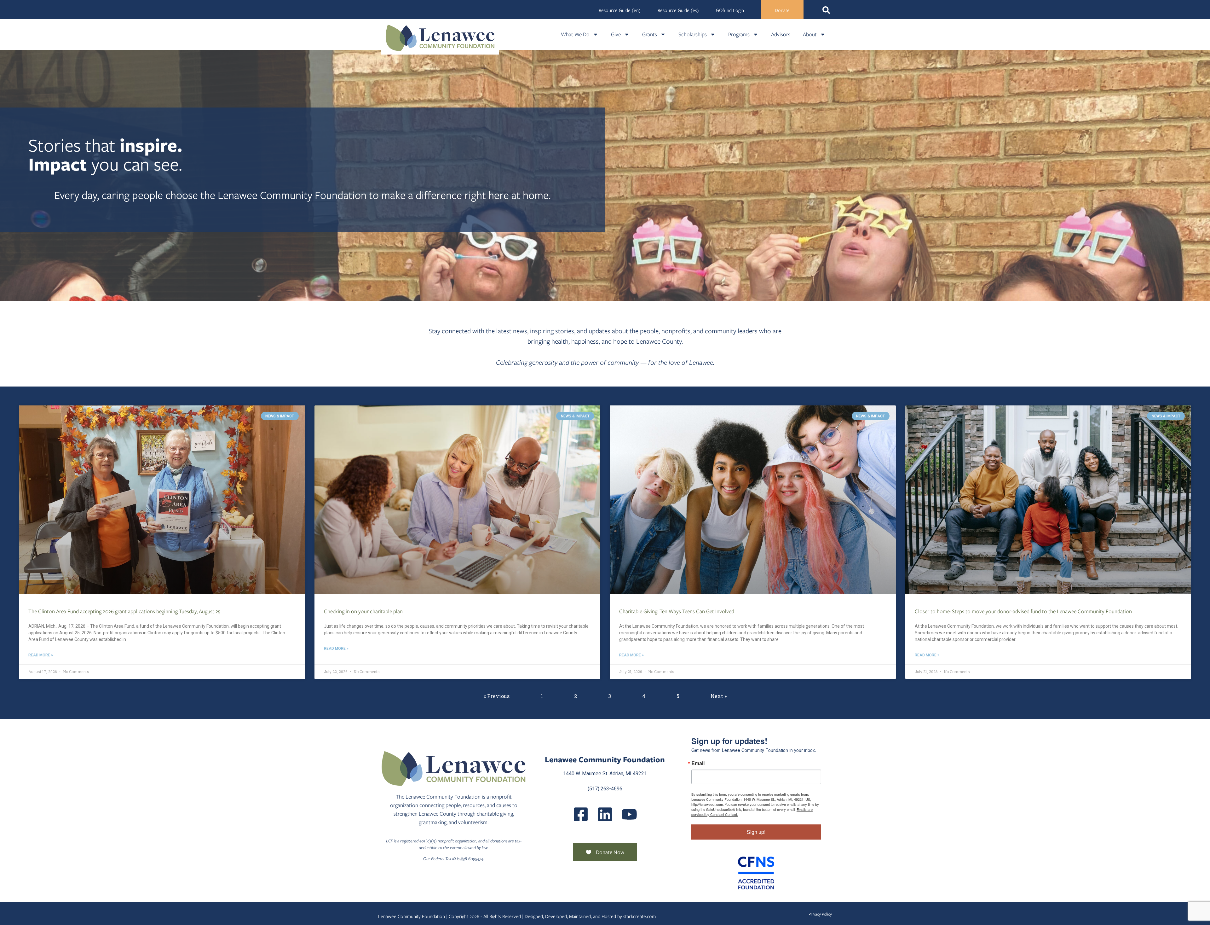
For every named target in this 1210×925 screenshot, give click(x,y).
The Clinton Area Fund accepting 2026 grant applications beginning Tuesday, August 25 (124, 611)
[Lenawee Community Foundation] (440, 37)
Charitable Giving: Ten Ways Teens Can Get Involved (676, 611)
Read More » (40, 655)
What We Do (575, 34)
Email (698, 763)
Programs (739, 34)
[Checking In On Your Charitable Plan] (457, 499)
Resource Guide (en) (620, 10)
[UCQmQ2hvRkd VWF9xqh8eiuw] (629, 814)
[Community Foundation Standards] (756, 873)
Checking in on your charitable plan (363, 611)
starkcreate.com (639, 916)
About (810, 34)
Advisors (780, 34)
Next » (719, 696)
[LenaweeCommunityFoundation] (581, 814)
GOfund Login (730, 10)
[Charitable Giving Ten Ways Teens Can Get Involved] (753, 499)
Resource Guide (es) (678, 10)
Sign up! (756, 831)
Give (616, 34)
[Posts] (605, 814)
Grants (649, 34)
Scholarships (692, 34)
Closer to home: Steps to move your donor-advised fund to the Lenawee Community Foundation (1023, 611)
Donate (782, 10)
